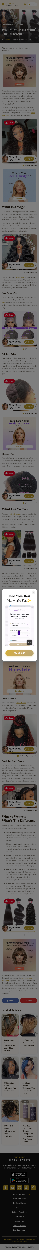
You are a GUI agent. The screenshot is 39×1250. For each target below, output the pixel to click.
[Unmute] (29, 642)
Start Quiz (19, 653)
